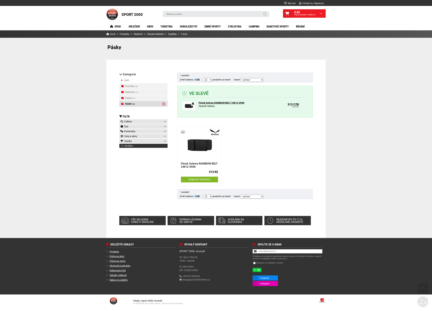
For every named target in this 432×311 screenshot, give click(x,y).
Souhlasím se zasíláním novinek (269, 262)
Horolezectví (188, 26)
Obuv (150, 26)
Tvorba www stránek (322, 300)
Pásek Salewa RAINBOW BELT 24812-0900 (221, 102)
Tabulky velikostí (118, 275)
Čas (125, 126)
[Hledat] (264, 14)
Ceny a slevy (130, 136)
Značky (127, 141)
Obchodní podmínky (120, 265)
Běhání (300, 26)
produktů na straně (221, 79)
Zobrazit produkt (199, 179)
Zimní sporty (212, 26)
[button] (311, 3)
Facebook (264, 278)
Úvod (112, 14)
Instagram (265, 283)
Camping (254, 26)
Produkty (124, 34)
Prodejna (114, 251)
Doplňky (172, 34)
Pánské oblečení (155, 34)
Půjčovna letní (117, 256)
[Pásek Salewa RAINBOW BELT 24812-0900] (189, 109)
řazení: (237, 79)
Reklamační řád (118, 270)
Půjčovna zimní (117, 261)
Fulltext (127, 121)
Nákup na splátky (119, 280)
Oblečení (134, 26)
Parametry (129, 131)
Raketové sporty (278, 26)
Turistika (166, 26)
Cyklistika (234, 26)
